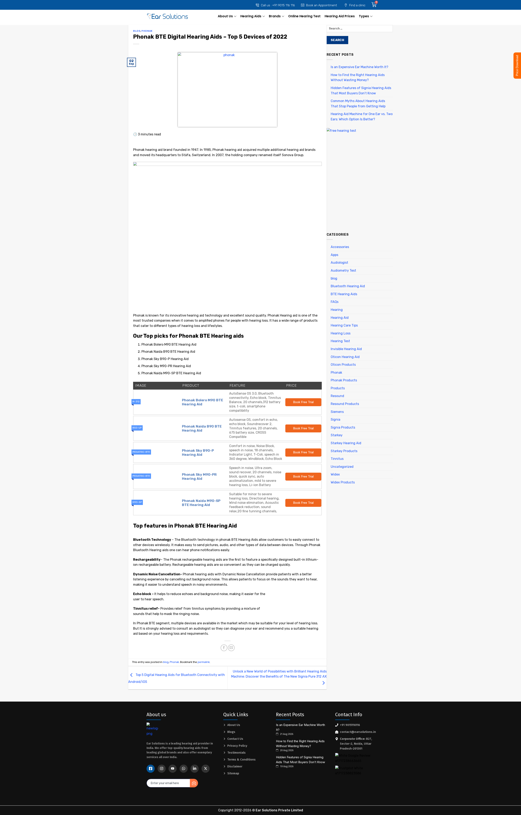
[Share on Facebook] (224, 647)
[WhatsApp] (184, 769)
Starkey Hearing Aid (346, 443)
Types (364, 16)
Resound (337, 396)
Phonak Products (344, 380)
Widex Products (343, 482)
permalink (204, 662)
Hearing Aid (340, 318)
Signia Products (343, 427)
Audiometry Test (343, 270)
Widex (335, 474)
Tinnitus (337, 459)
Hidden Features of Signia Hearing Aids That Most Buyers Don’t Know (361, 90)
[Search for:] (360, 30)
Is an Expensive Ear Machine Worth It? (359, 67)
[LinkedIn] (194, 769)
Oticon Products (343, 365)
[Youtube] (173, 769)
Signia (335, 419)
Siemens (337, 412)
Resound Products (345, 404)
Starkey (337, 435)
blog (136, 31)
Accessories (340, 247)
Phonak (146, 31)
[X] (205, 769)
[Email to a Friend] (231, 647)
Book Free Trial (303, 402)
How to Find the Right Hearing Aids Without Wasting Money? (358, 77)
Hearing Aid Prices (340, 16)
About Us (225, 16)
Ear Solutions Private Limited (279, 810)
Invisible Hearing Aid (346, 349)
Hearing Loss (340, 333)
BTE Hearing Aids (344, 294)
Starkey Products (344, 451)
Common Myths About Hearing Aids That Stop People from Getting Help (358, 103)
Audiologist (339, 262)
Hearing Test (340, 341)
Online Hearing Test (304, 16)
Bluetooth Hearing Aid (348, 286)
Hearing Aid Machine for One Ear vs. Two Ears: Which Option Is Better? (362, 116)
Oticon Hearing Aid (345, 357)
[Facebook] (151, 769)
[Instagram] (162, 769)
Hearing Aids (250, 16)
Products (338, 388)
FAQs (334, 302)
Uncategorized (342, 467)
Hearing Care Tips (344, 325)
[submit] (194, 783)
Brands (275, 16)
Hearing (337, 310)
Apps (334, 255)
